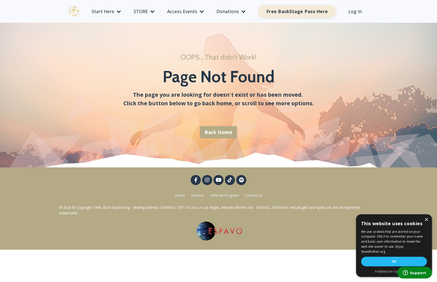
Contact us (254, 195)
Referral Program (225, 195)
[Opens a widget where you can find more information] (414, 273)
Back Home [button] (218, 132)
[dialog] (394, 245)
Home (180, 195)
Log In (355, 11)
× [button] (426, 220)
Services (197, 195)
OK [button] (394, 261)
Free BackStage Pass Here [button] (297, 11)
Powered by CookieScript (394, 271)
